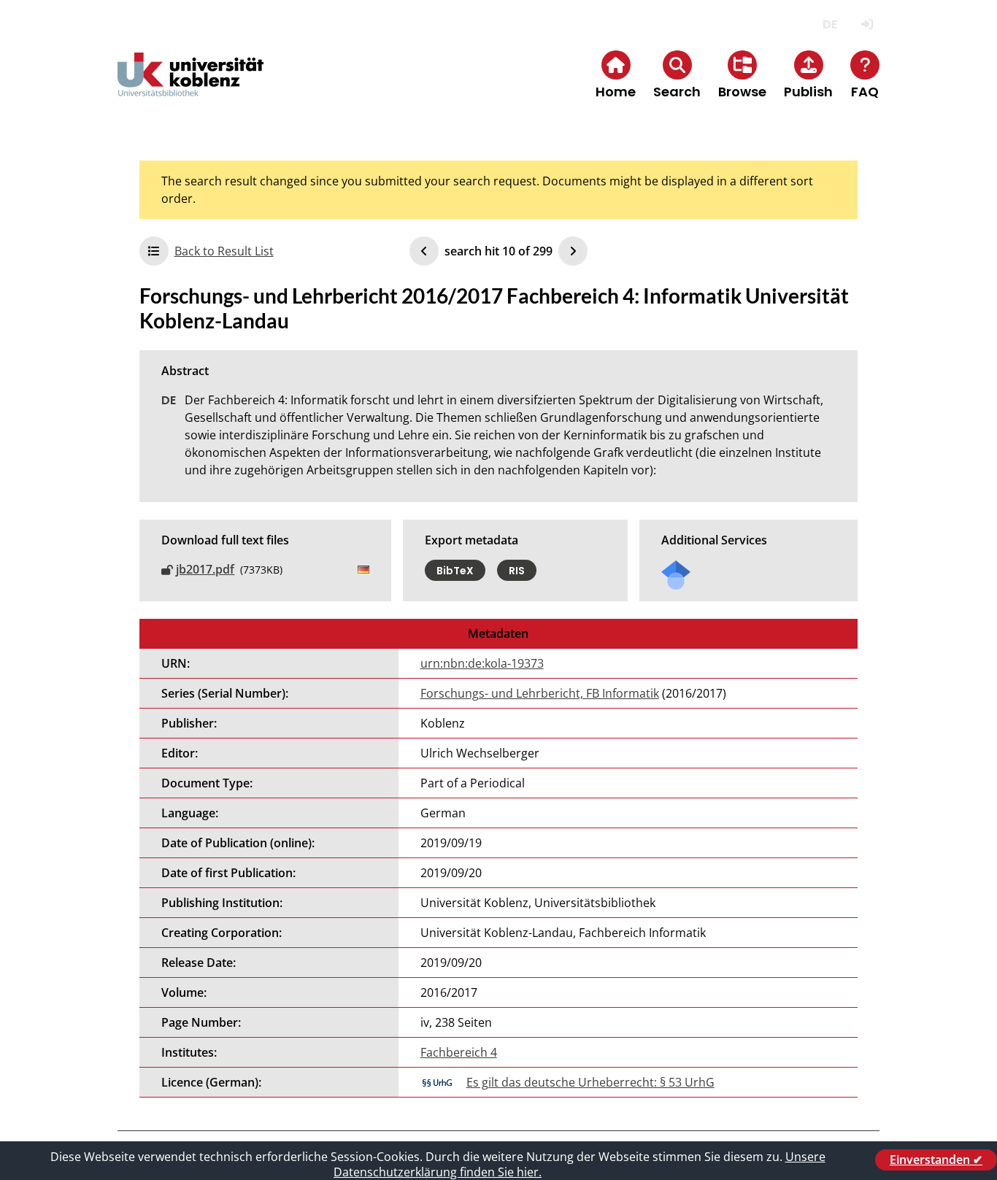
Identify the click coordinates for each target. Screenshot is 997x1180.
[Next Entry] (573, 251)
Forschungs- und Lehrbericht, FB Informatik (539, 693)
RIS (517, 570)
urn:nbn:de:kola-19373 (482, 663)
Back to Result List (224, 251)
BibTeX (455, 570)
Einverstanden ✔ (936, 1160)
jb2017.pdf (205, 569)
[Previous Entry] (424, 251)
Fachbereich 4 (458, 1052)
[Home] (190, 86)
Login (866, 24)
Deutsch (829, 24)
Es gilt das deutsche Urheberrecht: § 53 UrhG (590, 1082)
